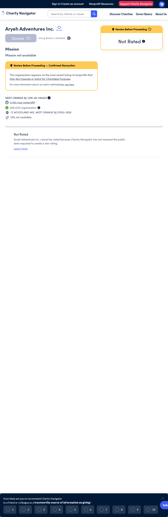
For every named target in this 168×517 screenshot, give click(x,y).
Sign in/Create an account (68, 3)
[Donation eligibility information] (69, 38)
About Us (161, 14)
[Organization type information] (39, 107)
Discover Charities (121, 14)
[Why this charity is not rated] (143, 41)
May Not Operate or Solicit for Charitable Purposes (40, 79)
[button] (20, 38)
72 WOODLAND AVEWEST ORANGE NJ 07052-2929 (40, 112)
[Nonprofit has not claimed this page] (7, 102)
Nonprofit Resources (101, 3)
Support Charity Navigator (136, 3)
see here (69, 84)
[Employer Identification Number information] (49, 97)
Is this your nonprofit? (22, 102)
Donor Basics (144, 14)
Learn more (21, 148)
